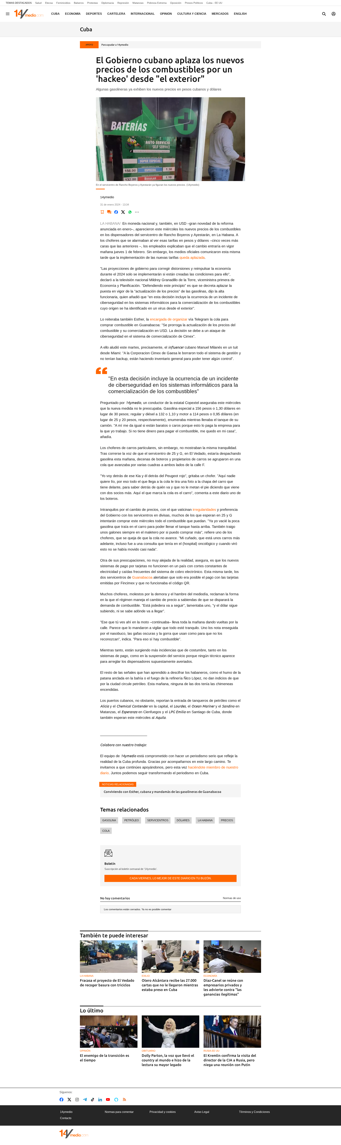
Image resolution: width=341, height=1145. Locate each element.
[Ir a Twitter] (70, 1099)
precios (227, 820)
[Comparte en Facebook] (116, 212)
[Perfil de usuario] (333, 14)
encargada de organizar (168, 319)
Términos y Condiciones (254, 1111)
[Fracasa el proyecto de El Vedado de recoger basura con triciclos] (108, 956)
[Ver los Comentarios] (109, 212)
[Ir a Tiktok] (93, 1099)
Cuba (55, 13)
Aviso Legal (201, 1111)
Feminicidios (63, 2)
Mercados (220, 13)
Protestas (92, 2)
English (240, 13)
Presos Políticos (194, 2)
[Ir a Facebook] (62, 1099)
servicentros (157, 820)
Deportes (94, 13)
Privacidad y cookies (163, 1111)
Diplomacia (107, 2)
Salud (38, 2)
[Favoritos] (102, 212)
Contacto (65, 1118)
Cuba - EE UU (214, 2)
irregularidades (204, 510)
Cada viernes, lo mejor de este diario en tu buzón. (171, 878)
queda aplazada (192, 257)
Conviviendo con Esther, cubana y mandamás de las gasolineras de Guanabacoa (162, 791)
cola (106, 830)
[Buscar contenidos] (324, 14)
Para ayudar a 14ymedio (114, 44)
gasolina (109, 820)
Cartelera (116, 13)
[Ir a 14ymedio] (30, 13)
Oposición (175, 2)
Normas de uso (232, 898)
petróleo (131, 820)
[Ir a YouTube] (108, 1099)
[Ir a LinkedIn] (100, 1099)
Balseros (79, 2)
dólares (183, 820)
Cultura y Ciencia (191, 13)
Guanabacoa (142, 577)
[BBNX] (73, 1133)
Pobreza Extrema (157, 2)
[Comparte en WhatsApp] (130, 212)
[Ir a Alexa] (117, 1099)
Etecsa (49, 2)
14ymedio (66, 1111)
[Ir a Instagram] (77, 1099)
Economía (73, 13)
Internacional (143, 13)
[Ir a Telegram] (85, 1099)
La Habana (205, 820)
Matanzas (138, 2)
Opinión (166, 13)
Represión (123, 2)
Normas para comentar (119, 1111)
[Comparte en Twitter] (123, 212)
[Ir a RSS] (125, 1099)
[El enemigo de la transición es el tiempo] (108, 1031)
